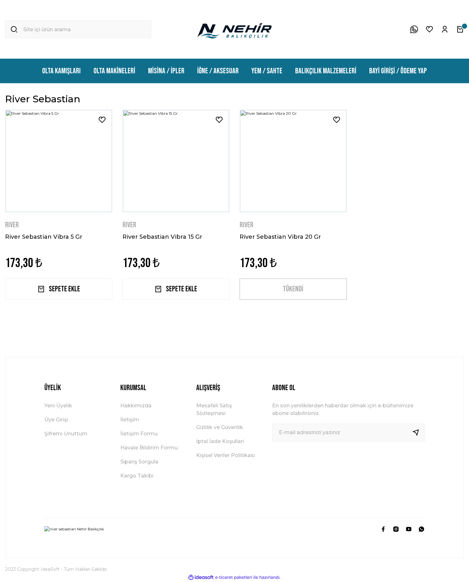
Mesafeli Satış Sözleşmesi (214, 409)
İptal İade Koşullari (220, 441)
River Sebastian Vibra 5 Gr (43, 236)
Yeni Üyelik (58, 406)
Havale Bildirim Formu (149, 448)
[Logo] (234, 29)
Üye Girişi (56, 420)
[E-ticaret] (233, 577)
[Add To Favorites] (102, 120)
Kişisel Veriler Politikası (225, 455)
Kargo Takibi (136, 476)
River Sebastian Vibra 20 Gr (280, 236)
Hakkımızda (136, 406)
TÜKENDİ (293, 289)
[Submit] (418, 432)
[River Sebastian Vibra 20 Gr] (293, 161)
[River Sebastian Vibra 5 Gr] (58, 161)
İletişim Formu (139, 434)
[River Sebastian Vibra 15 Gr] (176, 161)
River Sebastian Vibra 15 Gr (162, 236)
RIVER (12, 224)
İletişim (129, 420)
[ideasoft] (201, 577)
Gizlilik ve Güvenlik (219, 427)
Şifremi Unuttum (65, 434)
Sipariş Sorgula (139, 462)
